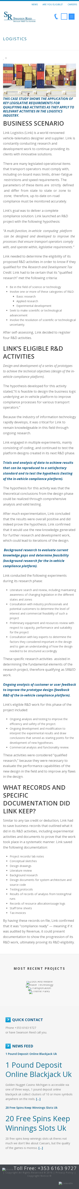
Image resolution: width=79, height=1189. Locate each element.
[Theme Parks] (39, 1005)
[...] (38, 1099)
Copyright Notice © (39, 1175)
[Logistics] (39, 80)
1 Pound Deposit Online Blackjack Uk (31, 1054)
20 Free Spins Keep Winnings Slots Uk (31, 1108)
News (35, 4)
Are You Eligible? (53, 4)
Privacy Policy (65, 1172)
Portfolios (37, 47)
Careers (72, 4)
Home (22, 47)
